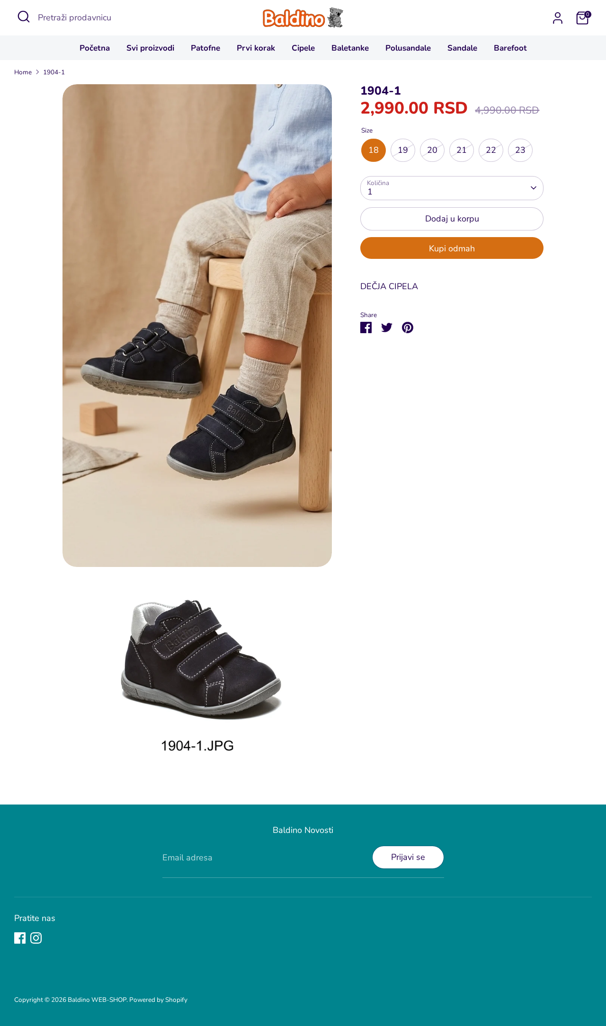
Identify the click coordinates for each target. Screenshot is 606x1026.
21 (461, 150)
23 (520, 150)
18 (373, 150)
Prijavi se (408, 857)
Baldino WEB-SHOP (97, 999)
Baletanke (350, 48)
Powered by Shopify (158, 999)
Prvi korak (256, 48)
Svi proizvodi (150, 48)
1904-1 (54, 72)
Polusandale (408, 48)
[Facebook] (20, 938)
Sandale (462, 48)
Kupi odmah (452, 248)
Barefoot (510, 48)
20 (432, 150)
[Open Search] (23, 16)
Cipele (303, 48)
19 (403, 150)
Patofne (205, 48)
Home (23, 72)
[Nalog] (557, 18)
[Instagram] (36, 938)
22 (491, 150)
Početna (95, 48)
